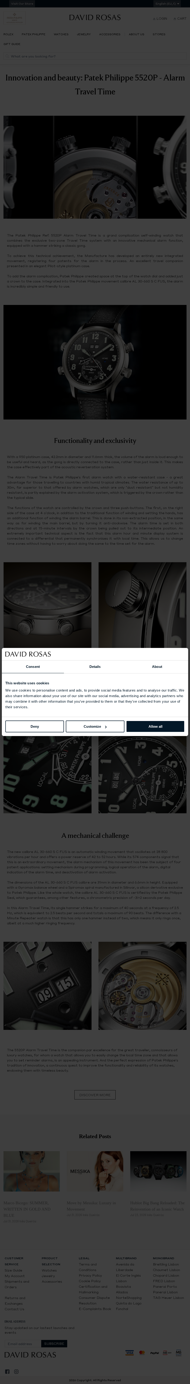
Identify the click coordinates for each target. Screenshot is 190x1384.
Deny (35, 726)
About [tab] (157, 666)
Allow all (155, 726)
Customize (92, 726)
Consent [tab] (33, 666)
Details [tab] (95, 666)
